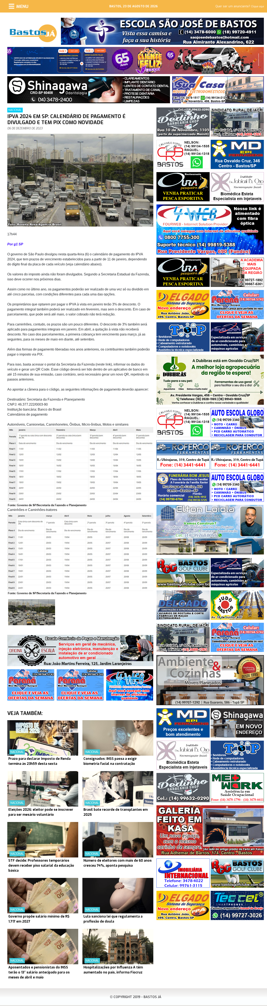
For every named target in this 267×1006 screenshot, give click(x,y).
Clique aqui (257, 6)
